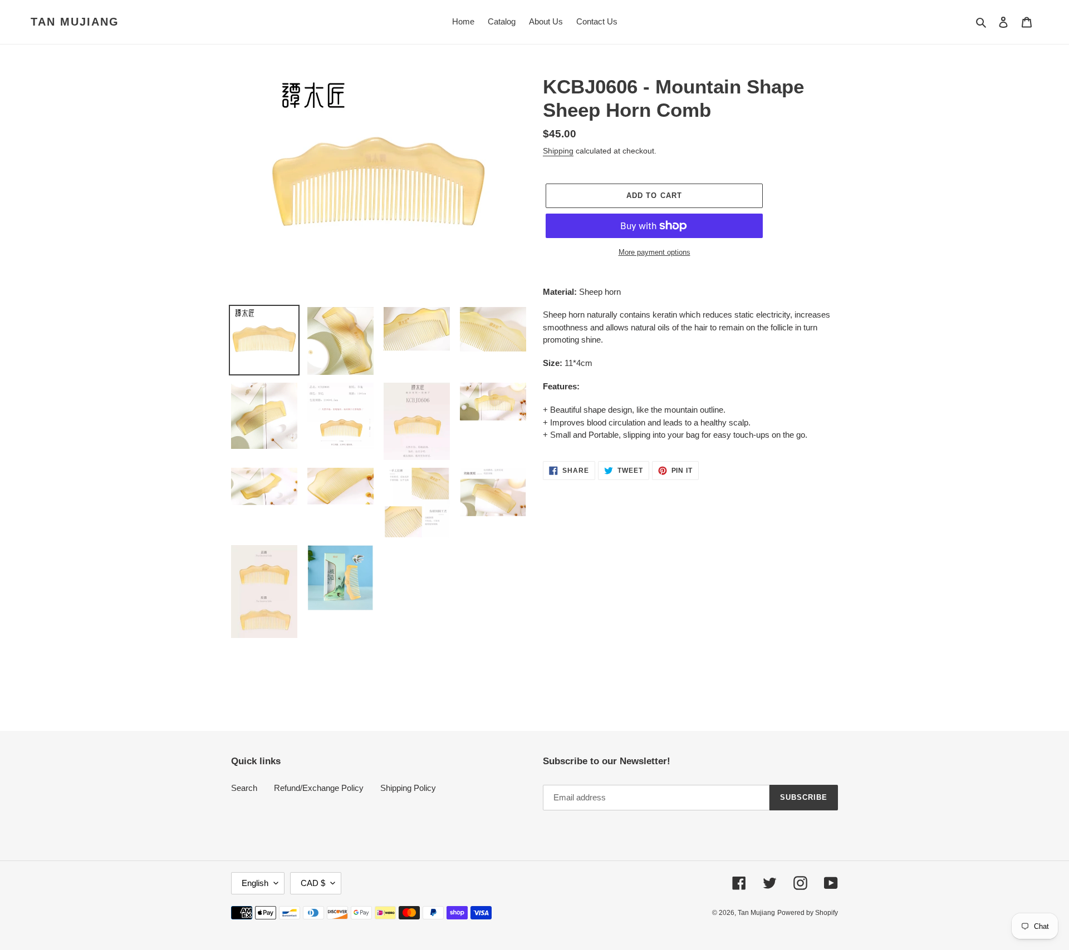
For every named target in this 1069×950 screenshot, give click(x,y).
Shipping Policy (408, 788)
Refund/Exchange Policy (319, 788)
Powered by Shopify (807, 913)
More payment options (654, 252)
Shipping (558, 150)
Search (244, 788)
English (255, 883)
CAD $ (313, 883)
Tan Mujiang (75, 22)
